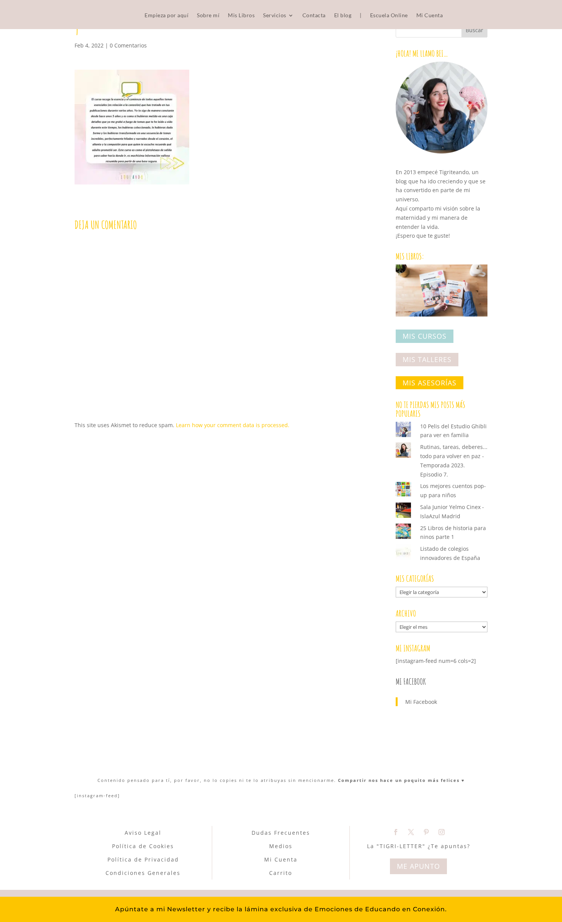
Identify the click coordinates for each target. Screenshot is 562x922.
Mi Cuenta (429, 15)
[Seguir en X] (411, 832)
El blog (343, 15)
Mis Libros (241, 15)
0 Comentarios (128, 45)
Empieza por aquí (166, 15)
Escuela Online (389, 15)
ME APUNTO (418, 866)
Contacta (314, 15)
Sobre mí (208, 15)
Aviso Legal (143, 832)
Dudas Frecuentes (281, 832)
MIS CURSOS (425, 336)
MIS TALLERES (427, 359)
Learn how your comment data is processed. (232, 425)
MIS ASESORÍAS (429, 382)
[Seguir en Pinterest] (426, 832)
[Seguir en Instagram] (441, 832)
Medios (280, 846)
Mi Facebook (411, 681)
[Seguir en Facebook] (396, 832)
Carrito (280, 872)
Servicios (274, 15)
